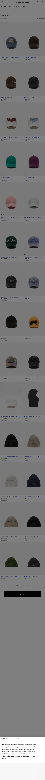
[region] (22, 758)
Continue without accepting (22, 771)
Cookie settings (22, 766)
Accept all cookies (22, 776)
